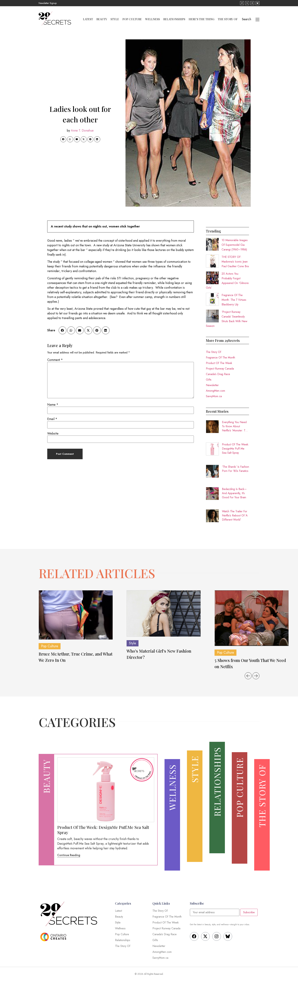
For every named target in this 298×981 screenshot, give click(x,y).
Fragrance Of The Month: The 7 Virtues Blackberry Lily (234, 299)
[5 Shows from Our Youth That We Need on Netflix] (252, 618)
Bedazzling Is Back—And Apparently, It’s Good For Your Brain (234, 493)
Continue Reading (68, 855)
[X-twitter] (205, 936)
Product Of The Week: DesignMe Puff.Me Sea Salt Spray (235, 448)
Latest (88, 19)
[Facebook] (194, 936)
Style (115, 19)
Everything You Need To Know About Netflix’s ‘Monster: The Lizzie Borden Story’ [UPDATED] (235, 426)
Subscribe (249, 912)
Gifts (208, 380)
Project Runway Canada (220, 369)
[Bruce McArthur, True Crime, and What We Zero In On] (76, 615)
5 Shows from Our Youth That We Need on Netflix (250, 663)
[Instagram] (216, 936)
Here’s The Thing (201, 19)
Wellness (152, 19)
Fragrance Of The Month (220, 357)
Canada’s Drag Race (218, 374)
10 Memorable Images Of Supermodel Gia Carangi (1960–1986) (235, 244)
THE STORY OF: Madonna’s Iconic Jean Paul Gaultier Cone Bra (235, 261)
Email (52, 419)
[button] (63, 139)
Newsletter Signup (48, 3)
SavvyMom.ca (214, 396)
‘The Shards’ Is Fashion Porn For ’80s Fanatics (235, 469)
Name (52, 404)
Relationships (174, 19)
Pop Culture (132, 19)
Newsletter (212, 385)
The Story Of (228, 19)
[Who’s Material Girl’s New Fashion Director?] (164, 613)
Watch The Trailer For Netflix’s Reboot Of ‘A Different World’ (235, 515)
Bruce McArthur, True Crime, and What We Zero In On (75, 657)
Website (52, 433)
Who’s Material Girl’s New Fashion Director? (159, 654)
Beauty (101, 19)
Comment (55, 359)
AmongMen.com (215, 391)
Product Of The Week (219, 363)
